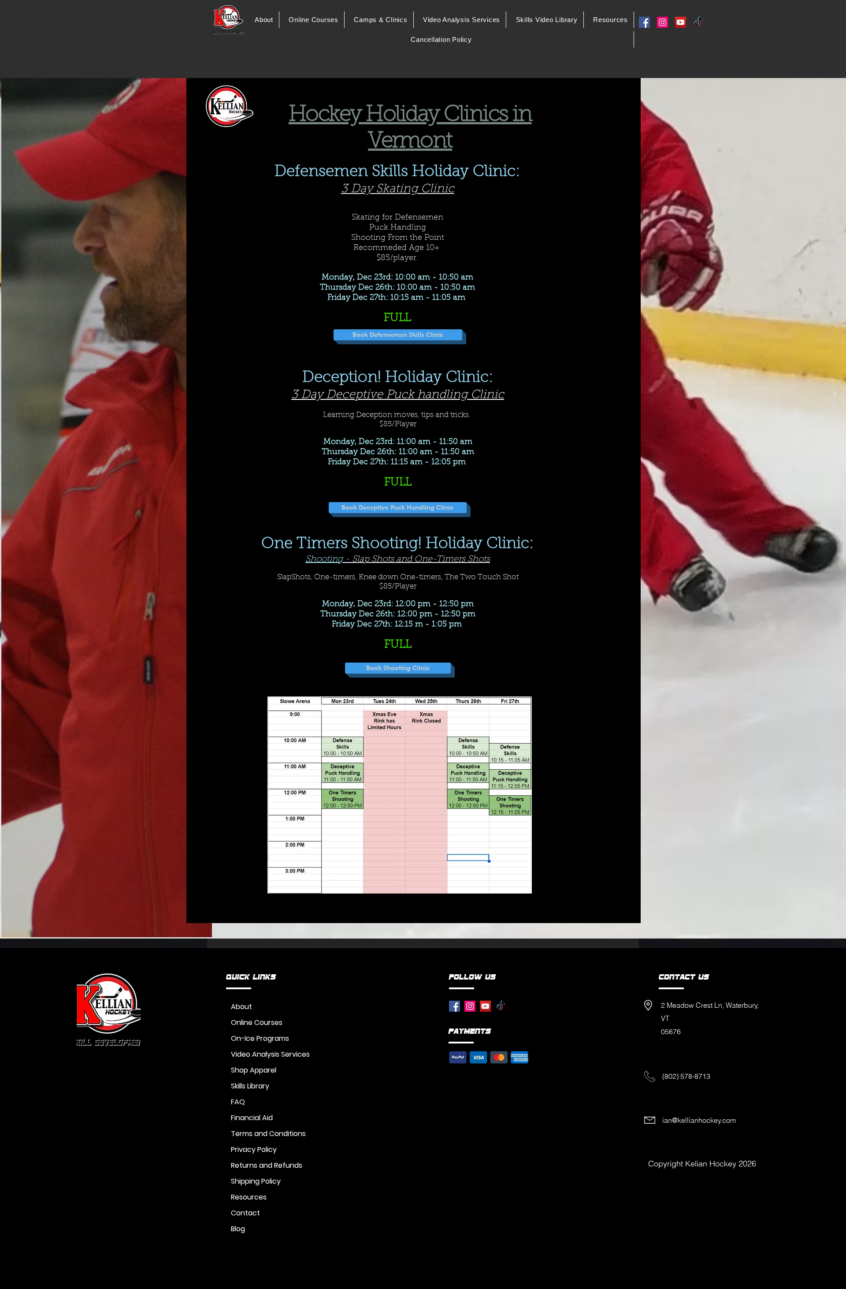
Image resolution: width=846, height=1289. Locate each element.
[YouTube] (680, 22)
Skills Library (250, 1086)
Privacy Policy (254, 1149)
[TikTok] (698, 22)
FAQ (238, 1102)
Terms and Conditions (268, 1134)
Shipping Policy (256, 1181)
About (241, 1007)
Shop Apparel (253, 1070)
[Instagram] (662, 22)
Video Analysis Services (270, 1054)
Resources (249, 1197)
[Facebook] (644, 22)
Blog (238, 1229)
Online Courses (256, 1022)
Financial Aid (252, 1118)
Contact (245, 1213)
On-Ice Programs (260, 1038)
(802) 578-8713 (686, 1076)
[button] (264, 19)
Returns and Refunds (266, 1165)
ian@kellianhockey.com (699, 1120)
